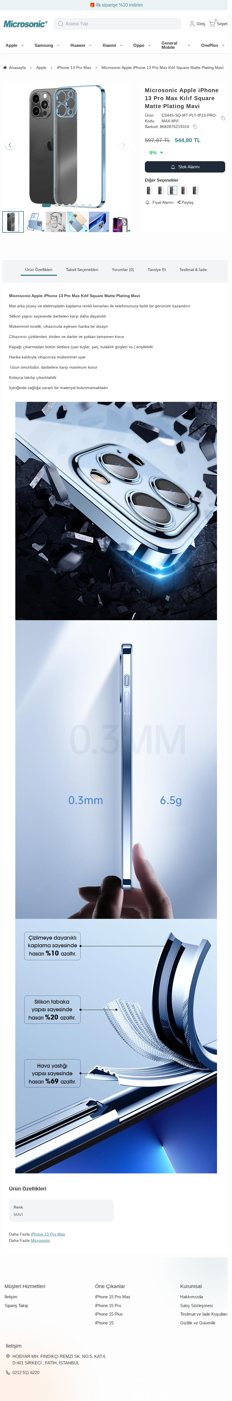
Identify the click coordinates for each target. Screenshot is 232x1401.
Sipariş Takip (16, 1305)
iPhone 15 (104, 1322)
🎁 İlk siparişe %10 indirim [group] (116, 5)
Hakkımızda (191, 1296)
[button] (46, 205)
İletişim (11, 1296)
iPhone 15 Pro (108, 1305)
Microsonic (40, 1240)
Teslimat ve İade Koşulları (203, 1314)
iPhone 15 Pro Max (112, 1296)
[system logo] (25, 23)
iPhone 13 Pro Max (48, 1234)
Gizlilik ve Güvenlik (198, 1322)
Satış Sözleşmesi (196, 1305)
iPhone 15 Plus (109, 1314)
